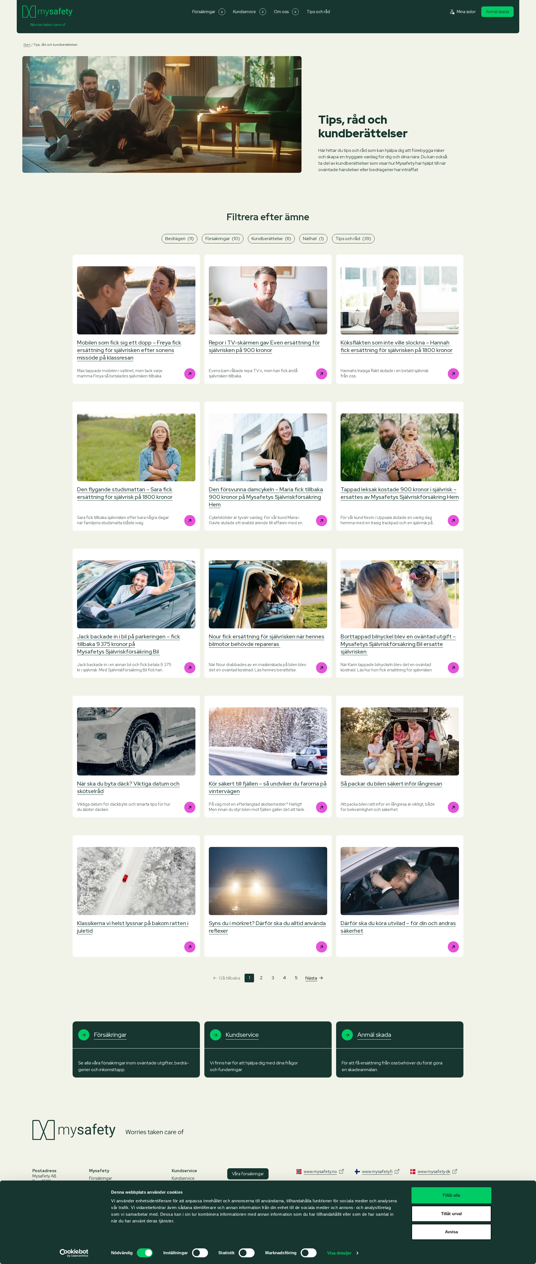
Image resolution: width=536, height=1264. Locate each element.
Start (26, 44)
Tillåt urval (451, 1213)
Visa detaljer (339, 1253)
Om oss (281, 12)
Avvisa (451, 1231)
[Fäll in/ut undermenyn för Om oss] (295, 11)
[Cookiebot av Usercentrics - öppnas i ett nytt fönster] (74, 1253)
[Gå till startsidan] (47, 12)
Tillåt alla (451, 1195)
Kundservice (244, 12)
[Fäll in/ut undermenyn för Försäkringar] (221, 11)
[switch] (200, 1252)
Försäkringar (203, 12)
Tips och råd (318, 12)
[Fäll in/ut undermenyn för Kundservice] (262, 11)
